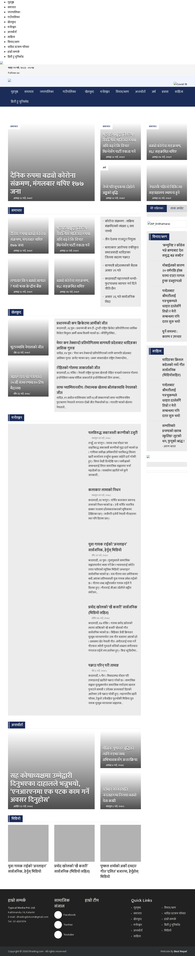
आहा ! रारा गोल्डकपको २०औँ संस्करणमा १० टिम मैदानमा (26, 382)
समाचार (12, 7)
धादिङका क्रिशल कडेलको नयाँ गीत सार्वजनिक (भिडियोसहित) (173, 367)
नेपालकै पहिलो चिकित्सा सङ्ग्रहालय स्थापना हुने (165, 190)
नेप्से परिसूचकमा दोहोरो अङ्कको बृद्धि (118, 190)
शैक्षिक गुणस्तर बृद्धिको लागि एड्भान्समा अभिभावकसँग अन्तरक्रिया (120, 754)
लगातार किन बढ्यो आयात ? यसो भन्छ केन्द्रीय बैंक (27, 284)
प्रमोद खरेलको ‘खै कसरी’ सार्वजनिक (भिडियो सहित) (112, 610)
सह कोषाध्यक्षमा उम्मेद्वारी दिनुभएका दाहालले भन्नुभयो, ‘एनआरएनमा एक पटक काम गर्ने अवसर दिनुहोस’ (49, 788)
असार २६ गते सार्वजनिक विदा (120, 299)
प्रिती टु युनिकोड (16, 56)
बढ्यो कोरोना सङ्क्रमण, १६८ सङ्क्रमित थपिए (165, 149)
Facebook (69, 914)
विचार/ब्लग (13, 42)
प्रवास (165, 91)
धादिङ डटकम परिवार (18, 47)
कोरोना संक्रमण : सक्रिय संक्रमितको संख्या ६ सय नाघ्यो (119, 226)
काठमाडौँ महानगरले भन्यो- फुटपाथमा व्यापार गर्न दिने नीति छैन (121, 284)
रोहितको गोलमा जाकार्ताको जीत (78, 368)
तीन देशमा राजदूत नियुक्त (120, 239)
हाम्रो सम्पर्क (14, 52)
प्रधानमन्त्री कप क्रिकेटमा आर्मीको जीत (82, 323)
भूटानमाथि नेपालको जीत (26, 347)
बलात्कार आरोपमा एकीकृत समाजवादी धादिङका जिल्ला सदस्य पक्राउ (121, 252)
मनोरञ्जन (12, 27)
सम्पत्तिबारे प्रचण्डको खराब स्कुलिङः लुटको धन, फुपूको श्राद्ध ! (173, 433)
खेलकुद (12, 22)
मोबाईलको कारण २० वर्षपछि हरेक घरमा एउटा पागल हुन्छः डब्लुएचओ (173, 273)
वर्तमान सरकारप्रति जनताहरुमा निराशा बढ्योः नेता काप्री (120, 795)
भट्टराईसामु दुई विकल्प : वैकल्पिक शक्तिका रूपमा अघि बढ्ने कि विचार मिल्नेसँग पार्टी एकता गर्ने (119, 143)
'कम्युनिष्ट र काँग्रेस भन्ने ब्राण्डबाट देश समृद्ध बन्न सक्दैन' (173, 251)
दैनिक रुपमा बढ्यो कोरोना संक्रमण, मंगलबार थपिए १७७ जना (47, 183)
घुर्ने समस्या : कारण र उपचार (171, 334)
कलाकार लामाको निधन (104, 490)
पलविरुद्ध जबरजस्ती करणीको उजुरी (113, 433)
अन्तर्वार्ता (12, 32)
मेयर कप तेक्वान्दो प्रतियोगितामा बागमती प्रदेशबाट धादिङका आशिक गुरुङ (97, 345)
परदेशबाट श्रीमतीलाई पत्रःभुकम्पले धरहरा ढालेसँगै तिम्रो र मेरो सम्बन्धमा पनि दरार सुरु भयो (171, 306)
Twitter (68, 924)
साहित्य (11, 37)
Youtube (68, 934)
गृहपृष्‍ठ (137, 907)
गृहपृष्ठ (11, 2)
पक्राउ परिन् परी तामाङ (103, 665)
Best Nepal (180, 951)
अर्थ (154, 91)
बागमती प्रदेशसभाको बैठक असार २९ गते (121, 268)
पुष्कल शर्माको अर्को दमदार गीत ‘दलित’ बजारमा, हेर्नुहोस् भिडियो (119, 871)
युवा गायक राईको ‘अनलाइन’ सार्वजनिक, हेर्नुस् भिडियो (107, 547)
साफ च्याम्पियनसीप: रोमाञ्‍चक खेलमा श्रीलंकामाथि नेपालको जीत (97, 390)
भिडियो (167, 930)
